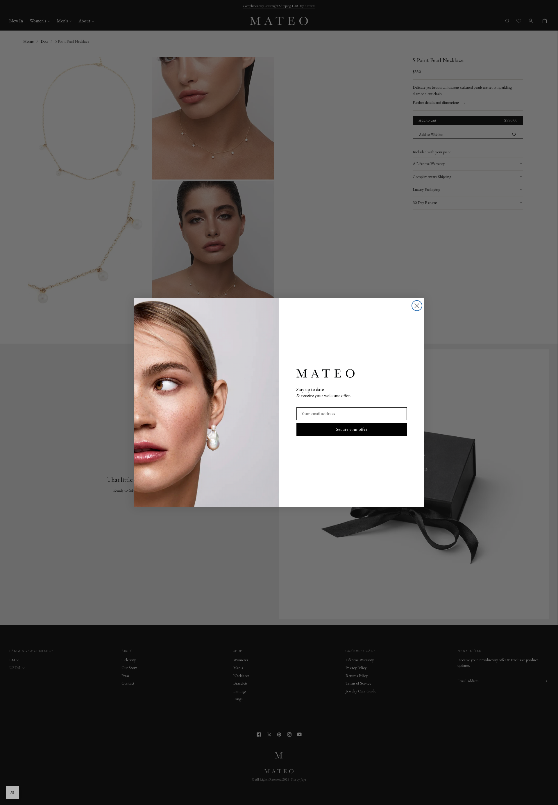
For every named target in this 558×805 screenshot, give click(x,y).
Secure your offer (351, 429)
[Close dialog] (417, 306)
